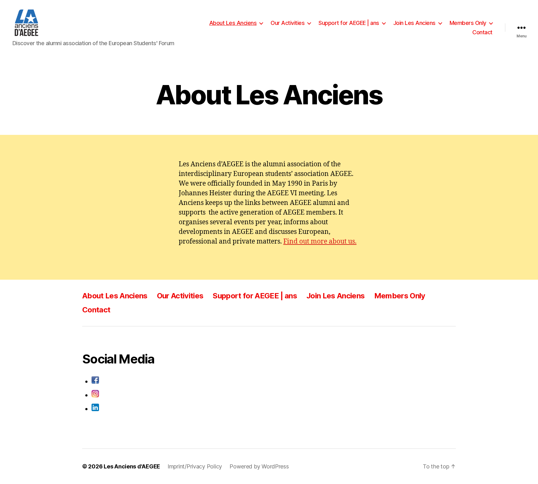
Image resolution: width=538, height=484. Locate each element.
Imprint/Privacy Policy (195, 466)
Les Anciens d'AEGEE (132, 466)
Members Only (468, 23)
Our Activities (287, 23)
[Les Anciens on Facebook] (185, 380)
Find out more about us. (319, 241)
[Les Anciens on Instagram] (185, 393)
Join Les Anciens (414, 23)
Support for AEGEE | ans (349, 23)
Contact (482, 32)
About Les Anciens (233, 23)
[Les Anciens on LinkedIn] (185, 407)
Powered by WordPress (259, 466)
